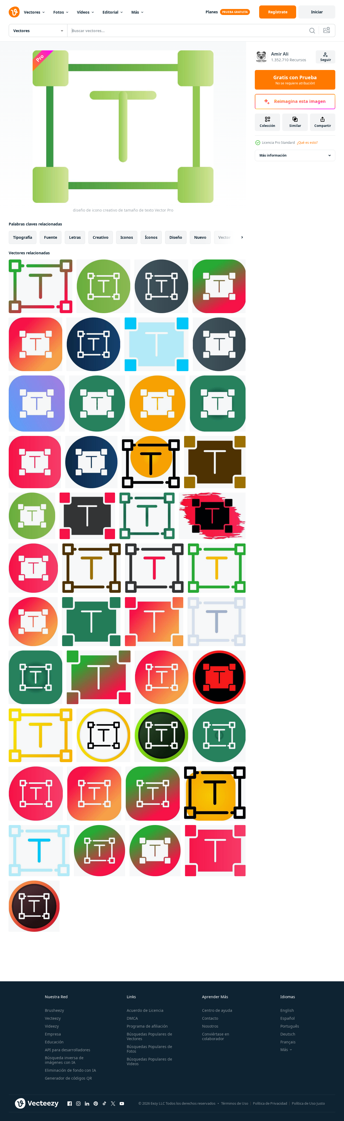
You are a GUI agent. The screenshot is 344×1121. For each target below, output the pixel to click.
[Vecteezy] (14, 12)
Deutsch (287, 1034)
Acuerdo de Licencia (145, 1010)
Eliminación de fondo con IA (70, 1070)
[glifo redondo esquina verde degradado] (218, 403)
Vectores (32, 12)
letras (75, 237)
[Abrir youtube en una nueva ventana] (122, 1103)
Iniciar (317, 11)
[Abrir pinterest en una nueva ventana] (96, 1103)
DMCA (132, 1018)
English (287, 1010)
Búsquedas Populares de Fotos (149, 1049)
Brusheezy (54, 1010)
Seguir (325, 59)
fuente (50, 237)
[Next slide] (237, 237)
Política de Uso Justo (308, 1103)
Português (289, 1026)
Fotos (58, 12)
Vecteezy (53, 1018)
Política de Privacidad (270, 1103)
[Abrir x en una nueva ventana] (113, 1103)
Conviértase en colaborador (215, 1036)
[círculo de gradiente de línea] (219, 286)
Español (287, 1018)
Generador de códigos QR (68, 1078)
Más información (273, 155)
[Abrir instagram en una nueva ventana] (78, 1103)
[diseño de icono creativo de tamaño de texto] (40, 286)
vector (224, 237)
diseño (175, 237)
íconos (151, 237)
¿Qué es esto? (307, 142)
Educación (54, 1041)
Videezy (52, 1026)
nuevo (200, 237)
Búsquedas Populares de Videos (149, 1061)
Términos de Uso (234, 1103)
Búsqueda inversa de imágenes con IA (64, 1060)
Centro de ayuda (217, 1010)
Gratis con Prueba (295, 79)
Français (288, 1041)
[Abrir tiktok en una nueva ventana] (104, 1103)
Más (135, 12)
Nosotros (210, 1026)
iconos (126, 237)
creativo (101, 237)
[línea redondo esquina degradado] (157, 403)
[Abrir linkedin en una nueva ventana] (87, 1103)
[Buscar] (312, 30)
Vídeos (83, 12)
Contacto (210, 1018)
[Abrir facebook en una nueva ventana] (69, 1103)
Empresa (53, 1034)
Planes (212, 11)
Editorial (110, 12)
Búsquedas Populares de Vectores (149, 1036)
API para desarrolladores (67, 1049)
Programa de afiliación (147, 1026)
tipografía (22, 237)
